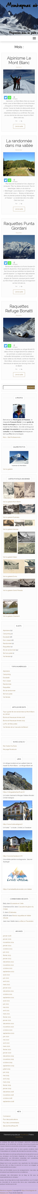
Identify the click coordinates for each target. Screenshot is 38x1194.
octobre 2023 (7, 949)
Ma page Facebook (10, 749)
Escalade (6, 637)
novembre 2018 (8, 1095)
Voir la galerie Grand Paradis (13, 590)
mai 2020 (6, 1040)
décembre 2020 (8, 1023)
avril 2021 (6, 1010)
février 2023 (7, 955)
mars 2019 (6, 1082)
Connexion (7, 1116)
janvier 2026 (7, 936)
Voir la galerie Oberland (11, 616)
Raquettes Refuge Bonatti (19, 308)
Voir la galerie (7, 469)
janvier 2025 (7, 939)
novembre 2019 (8, 1059)
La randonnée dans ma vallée (19, 143)
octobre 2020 (7, 1030)
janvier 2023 (7, 958)
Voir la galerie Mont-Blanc (12, 502)
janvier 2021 (7, 1020)
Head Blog (19, 1137)
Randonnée (18, 150)
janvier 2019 (7, 1088)
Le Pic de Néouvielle (10, 724)
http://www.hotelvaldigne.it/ (13, 824)
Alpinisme (19, 67)
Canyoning (7, 634)
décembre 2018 (8, 1092)
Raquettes (19, 232)
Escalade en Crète (17, 903)
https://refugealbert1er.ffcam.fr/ (14, 792)
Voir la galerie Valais (10, 557)
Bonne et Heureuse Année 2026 (14, 717)
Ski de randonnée (9, 650)
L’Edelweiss (12, 912)
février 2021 (7, 1017)
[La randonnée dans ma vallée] (19, 164)
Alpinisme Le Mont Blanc (19, 60)
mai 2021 (6, 1007)
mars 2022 (6, 984)
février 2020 (7, 1049)
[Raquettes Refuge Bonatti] (19, 329)
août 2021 (6, 1001)
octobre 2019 (7, 1062)
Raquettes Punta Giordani (19, 225)
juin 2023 (6, 952)
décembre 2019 (8, 1056)
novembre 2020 (8, 1027)
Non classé (7, 640)
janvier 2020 (7, 1053)
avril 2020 (6, 1043)
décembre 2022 (8, 962)
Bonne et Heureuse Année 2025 (14, 720)
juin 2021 (6, 1004)
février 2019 (7, 1085)
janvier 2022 (7, 988)
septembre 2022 (8, 971)
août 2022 (6, 975)
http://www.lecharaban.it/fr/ (13, 856)
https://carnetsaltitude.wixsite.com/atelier (17, 889)
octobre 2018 (7, 1098)
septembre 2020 (8, 1033)
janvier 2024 (7, 945)
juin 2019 (6, 1072)
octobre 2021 (7, 994)
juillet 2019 (6, 1069)
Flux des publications (10, 1119)
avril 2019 (6, 1079)
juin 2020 (6, 1036)
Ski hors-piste (7, 653)
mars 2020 (6, 1046)
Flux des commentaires (11, 1123)
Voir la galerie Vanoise (10, 529)
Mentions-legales (6, 1190)
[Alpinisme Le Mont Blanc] (19, 81)
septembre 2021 (8, 997)
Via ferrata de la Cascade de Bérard (15, 727)
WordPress (24, 1135)
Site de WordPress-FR (10, 1126)
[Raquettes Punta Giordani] (19, 247)
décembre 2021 (8, 991)
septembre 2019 (8, 1066)
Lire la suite (19, 126)
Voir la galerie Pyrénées (11, 517)
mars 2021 (6, 1014)
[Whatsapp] (9, 97)
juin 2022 (6, 978)
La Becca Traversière (26, 921)
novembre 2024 (8, 942)
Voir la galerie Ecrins (10, 576)
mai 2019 (6, 1075)
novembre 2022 (8, 965)
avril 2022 (6, 981)
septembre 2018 (8, 1101)
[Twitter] (5, 97)
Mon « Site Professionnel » (12, 437)
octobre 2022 (7, 968)
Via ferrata (6, 656)
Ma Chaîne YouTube (10, 746)
